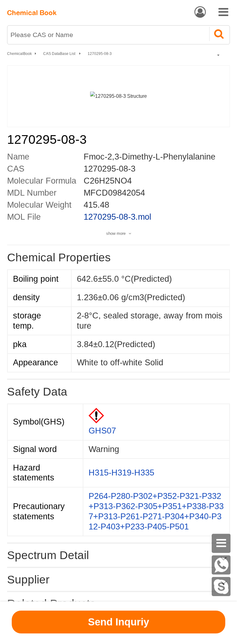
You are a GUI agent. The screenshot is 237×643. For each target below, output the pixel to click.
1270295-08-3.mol (117, 217)
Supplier (28, 579)
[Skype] (221, 586)
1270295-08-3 (100, 54)
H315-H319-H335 (121, 472)
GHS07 (102, 430)
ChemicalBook (19, 54)
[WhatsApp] (221, 565)
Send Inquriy (118, 622)
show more (116, 233)
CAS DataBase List (59, 54)
